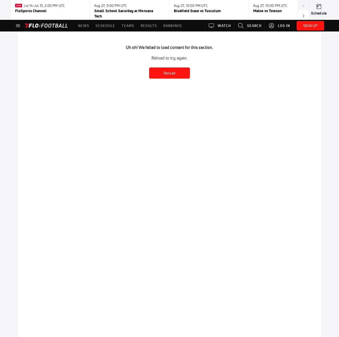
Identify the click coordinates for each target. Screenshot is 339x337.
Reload (169, 73)
